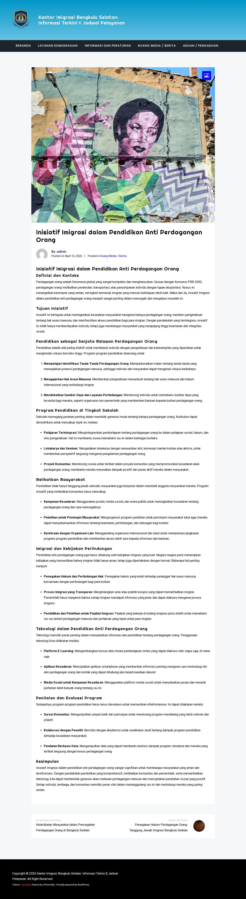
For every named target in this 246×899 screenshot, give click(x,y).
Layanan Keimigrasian (58, 45)
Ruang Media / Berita (157, 45)
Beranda (23, 45)
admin (61, 251)
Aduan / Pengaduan (200, 45)
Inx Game (27, 884)
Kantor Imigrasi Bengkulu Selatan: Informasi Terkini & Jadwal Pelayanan (81, 20)
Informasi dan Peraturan (108, 45)
